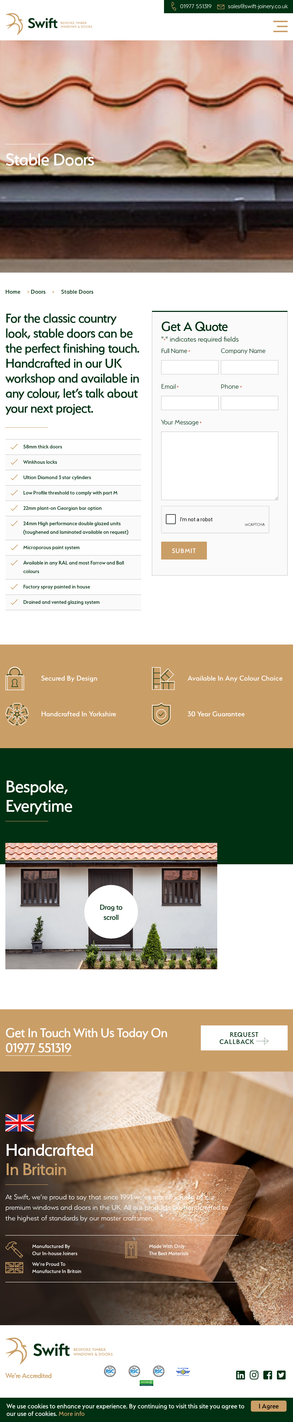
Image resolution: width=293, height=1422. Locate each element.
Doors (38, 291)
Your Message (181, 422)
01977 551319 (196, 6)
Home (12, 291)
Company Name (243, 350)
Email (170, 386)
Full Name (175, 350)
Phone (231, 386)
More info (72, 1413)
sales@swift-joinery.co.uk (258, 6)
